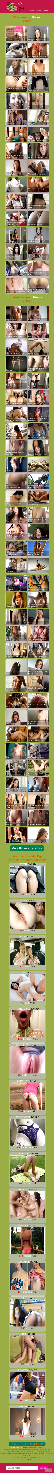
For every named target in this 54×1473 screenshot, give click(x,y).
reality (23, 1370)
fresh (23, 864)
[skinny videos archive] (27, 1217)
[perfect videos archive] (27, 1253)
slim (23, 972)
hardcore (23, 1009)
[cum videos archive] (27, 1361)
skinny (23, 1189)
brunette (23, 1081)
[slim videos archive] (27, 1000)
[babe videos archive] (27, 964)
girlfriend (23, 1045)
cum (23, 1334)
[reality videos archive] (27, 1397)
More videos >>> (27, 848)
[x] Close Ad (48, 1470)
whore (23, 1406)
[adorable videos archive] (27, 1289)
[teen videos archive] (27, 1325)
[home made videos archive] (27, 1144)
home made (23, 1117)
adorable (23, 1262)
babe (23, 936)
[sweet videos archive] (27, 928)
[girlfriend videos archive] (27, 1072)
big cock (23, 1153)
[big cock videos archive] (27, 1181)
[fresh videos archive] (27, 891)
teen (23, 1298)
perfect (23, 1225)
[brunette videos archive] (27, 1108)
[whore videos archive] (27, 1434)
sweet (23, 900)
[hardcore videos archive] (27, 1036)
